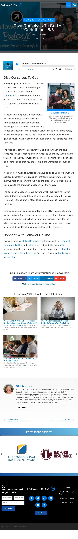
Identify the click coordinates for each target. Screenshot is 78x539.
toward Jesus (35, 284)
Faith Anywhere (30, 20)
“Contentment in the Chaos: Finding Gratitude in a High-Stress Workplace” (20, 322)
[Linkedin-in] (44, 498)
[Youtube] (37, 505)
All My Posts (22, 407)
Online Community (31, 241)
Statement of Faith (67, 502)
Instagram (8, 245)
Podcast (51, 20)
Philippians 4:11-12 (18, 325)
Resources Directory (67, 498)
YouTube (62, 245)
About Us (67, 487)
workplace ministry (48, 284)
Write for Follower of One (66, 493)
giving (26, 284)
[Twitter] (37, 498)
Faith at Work (42, 20)
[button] (68, 5)
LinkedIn (31, 245)
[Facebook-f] (31, 498)
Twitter (18, 245)
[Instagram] (44, 505)
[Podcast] (50, 498)
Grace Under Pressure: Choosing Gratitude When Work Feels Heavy (56, 322)
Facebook (65, 241)
